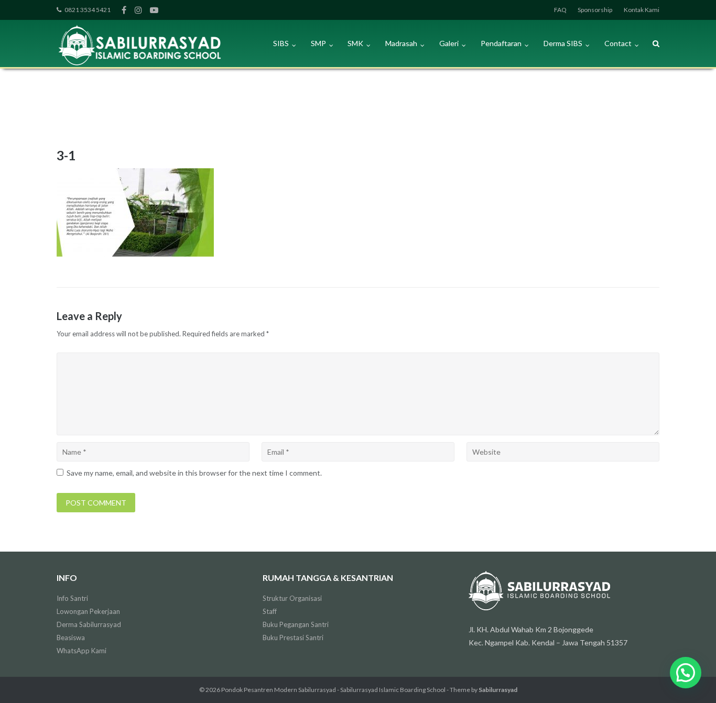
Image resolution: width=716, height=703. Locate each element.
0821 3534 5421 (87, 10)
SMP (318, 43)
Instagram (138, 10)
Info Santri (72, 598)
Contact (618, 43)
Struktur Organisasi (292, 598)
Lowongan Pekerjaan (88, 611)
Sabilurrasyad (498, 690)
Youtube (154, 10)
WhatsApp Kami (81, 650)
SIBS (281, 43)
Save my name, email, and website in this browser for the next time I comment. (194, 472)
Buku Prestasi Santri (293, 637)
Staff (270, 611)
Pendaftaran (501, 43)
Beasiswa (71, 637)
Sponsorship (595, 10)
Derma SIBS (563, 43)
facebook (124, 10)
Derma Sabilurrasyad (89, 624)
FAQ (560, 10)
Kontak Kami (641, 10)
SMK (355, 43)
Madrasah (401, 43)
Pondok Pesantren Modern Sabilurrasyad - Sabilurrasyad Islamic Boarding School (333, 690)
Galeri (449, 43)
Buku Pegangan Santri (296, 624)
